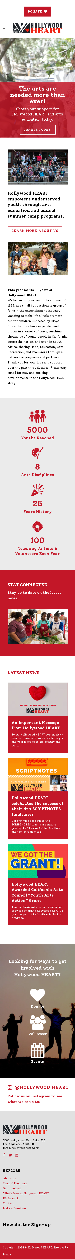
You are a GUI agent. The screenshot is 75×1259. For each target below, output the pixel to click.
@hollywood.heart (42, 1087)
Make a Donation (14, 1208)
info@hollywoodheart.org (21, 1148)
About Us (9, 1178)
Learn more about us (34, 231)
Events (37, 1061)
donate (35, 11)
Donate (37, 1006)
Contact (8, 1203)
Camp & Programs (15, 1183)
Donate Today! (37, 130)
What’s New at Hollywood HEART (26, 1193)
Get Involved (12, 1188)
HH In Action (12, 1198)
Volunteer (37, 1034)
